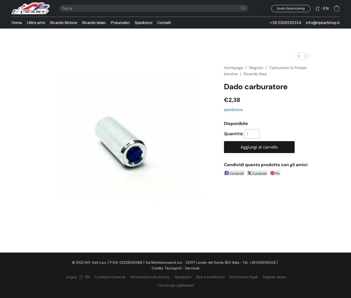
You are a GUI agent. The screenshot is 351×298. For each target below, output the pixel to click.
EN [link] (87, 277)
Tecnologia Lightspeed (175, 285)
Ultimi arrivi (36, 22)
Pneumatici (120, 22)
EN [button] (326, 8)
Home (16, 22)
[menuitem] (299, 56)
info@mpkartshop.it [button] (323, 22)
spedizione (233, 109)
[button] (30, 8)
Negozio (256, 67)
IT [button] (318, 8)
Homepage (233, 67)
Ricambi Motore (63, 22)
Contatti (164, 22)
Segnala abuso (274, 277)
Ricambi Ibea (255, 73)
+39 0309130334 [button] (285, 22)
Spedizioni (143, 22)
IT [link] (81, 277)
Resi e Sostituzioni (210, 277)
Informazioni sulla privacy (150, 277)
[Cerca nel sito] (243, 8)
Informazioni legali (243, 277)
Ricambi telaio (94, 22)
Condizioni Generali (110, 277)
